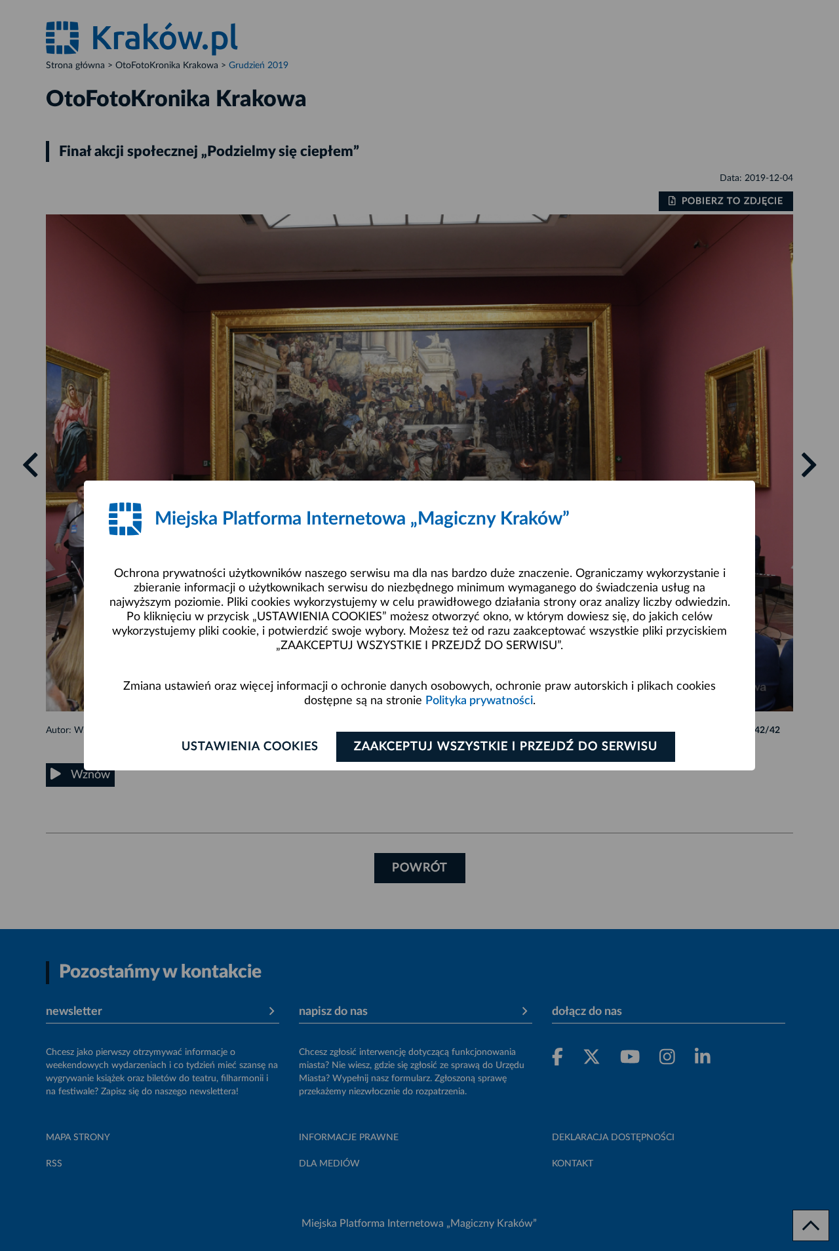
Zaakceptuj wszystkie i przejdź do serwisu (505, 747)
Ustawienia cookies (250, 747)
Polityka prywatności (479, 701)
